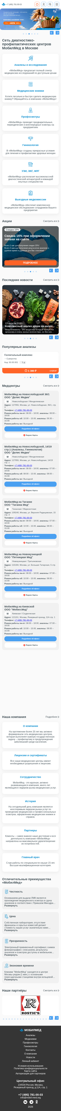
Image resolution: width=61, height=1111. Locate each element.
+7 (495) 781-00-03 (14, 4)
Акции (29, 221)
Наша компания (29, 717)
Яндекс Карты (32, 435)
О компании (30, 1053)
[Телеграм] (31, 1102)
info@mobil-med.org (30, 1097)
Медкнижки (30, 1039)
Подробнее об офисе (30, 429)
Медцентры (29, 386)
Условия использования (30, 1066)
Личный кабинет (30, 1061)
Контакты (30, 1050)
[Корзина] (37, 4)
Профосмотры (30, 1042)
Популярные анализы (19, 347)
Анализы (30, 1035)
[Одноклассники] (36, 1102)
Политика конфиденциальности (30, 1068)
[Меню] (56, 4)
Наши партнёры (29, 990)
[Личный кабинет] (43, 4)
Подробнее (30, 263)
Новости (30, 1057)
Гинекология (30, 1046)
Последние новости (29, 280)
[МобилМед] (4, 4)
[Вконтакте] (25, 1102)
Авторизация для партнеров (31, 1073)
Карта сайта (30, 1071)
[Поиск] (50, 4)
